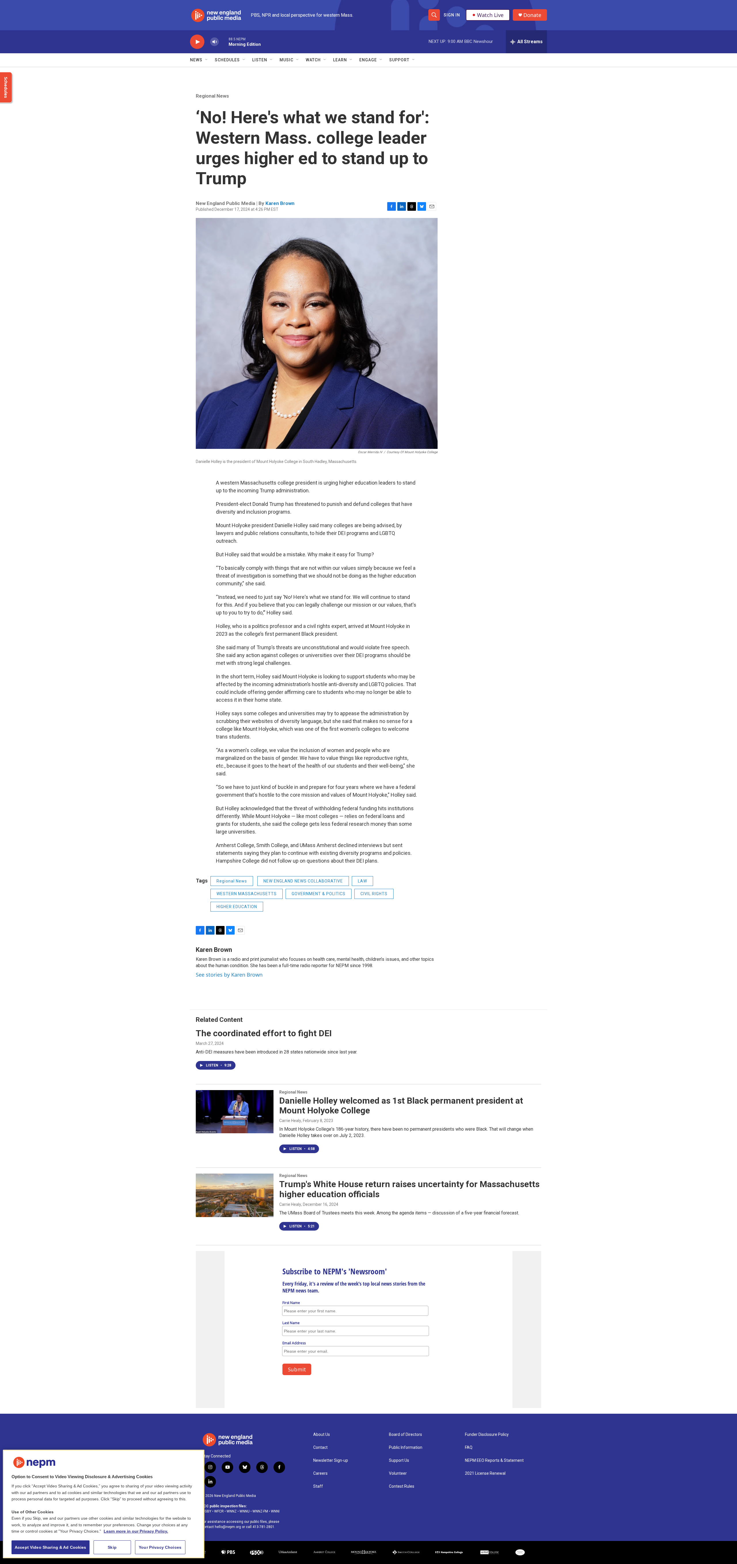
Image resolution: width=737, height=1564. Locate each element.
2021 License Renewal (485, 1473)
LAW (362, 881)
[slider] (224, 42)
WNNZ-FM (260, 1511)
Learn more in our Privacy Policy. (136, 1531)
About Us (321, 1434)
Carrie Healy (290, 1120)
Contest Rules (401, 1486)
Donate (532, 15)
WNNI (275, 1511)
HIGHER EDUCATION (236, 906)
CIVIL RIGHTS (374, 893)
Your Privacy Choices (160, 1547)
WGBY (206, 1511)
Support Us (399, 1460)
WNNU (245, 1511)
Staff (318, 1486)
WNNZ (232, 1511)
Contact (320, 1447)
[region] (103, 1504)
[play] (197, 42)
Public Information (405, 1447)
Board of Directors (405, 1434)
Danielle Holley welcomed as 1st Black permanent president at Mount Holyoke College (401, 1106)
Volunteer (398, 1473)
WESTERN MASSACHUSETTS (246, 893)
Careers (320, 1473)
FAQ (468, 1447)
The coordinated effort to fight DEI (264, 1033)
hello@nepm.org (228, 1527)
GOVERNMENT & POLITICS (318, 893)
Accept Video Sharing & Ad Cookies (50, 1547)
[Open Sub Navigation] (206, 60)
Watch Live (490, 15)
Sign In (452, 15)
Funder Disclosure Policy (487, 1434)
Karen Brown (280, 203)
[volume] (214, 41)
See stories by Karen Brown (229, 974)
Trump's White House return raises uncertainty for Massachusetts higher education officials (409, 1189)
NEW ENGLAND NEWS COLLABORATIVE (303, 881)
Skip (112, 1547)
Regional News (212, 96)
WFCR (219, 1511)
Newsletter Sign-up (330, 1460)
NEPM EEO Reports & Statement (494, 1460)
